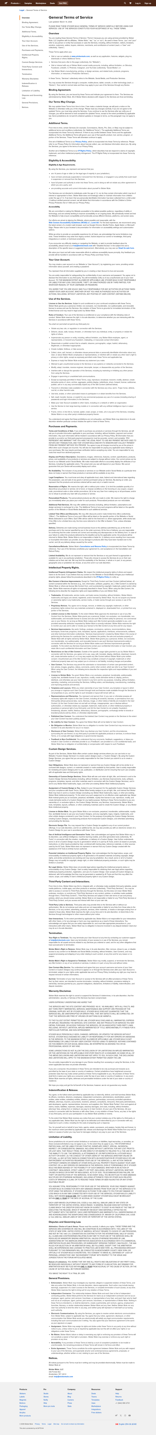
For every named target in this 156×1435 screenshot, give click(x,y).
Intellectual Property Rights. (30, 56)
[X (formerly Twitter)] (121, 1415)
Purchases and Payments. (33, 50)
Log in (138, 3)
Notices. (25, 107)
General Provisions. (30, 102)
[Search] (125, 3)
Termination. (27, 74)
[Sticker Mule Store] (116, 1415)
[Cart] (130, 3)
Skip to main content (1, 1)
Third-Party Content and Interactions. (32, 68)
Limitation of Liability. (31, 90)
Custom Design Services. (32, 62)
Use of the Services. (30, 45)
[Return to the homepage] (6, 3)
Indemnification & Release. (29, 84)
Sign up (148, 3)
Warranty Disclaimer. (30, 78)
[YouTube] (130, 1415)
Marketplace (41, 3)
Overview (26, 17)
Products (15, 3)
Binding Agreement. (30, 22)
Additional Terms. (29, 31)
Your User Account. (30, 41)
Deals (52, 3)
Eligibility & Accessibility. (32, 36)
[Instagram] (125, 1415)
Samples (28, 3)
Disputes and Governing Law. (32, 96)
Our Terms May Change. (32, 27)
